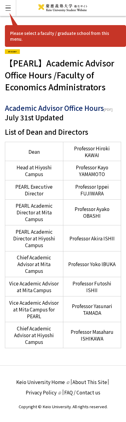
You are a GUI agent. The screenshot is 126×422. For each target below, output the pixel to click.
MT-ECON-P (14, 51)
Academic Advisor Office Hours (54, 108)
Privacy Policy (41, 392)
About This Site (89, 382)
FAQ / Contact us (82, 392)
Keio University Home (40, 382)
